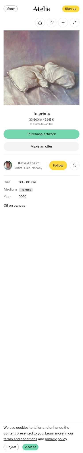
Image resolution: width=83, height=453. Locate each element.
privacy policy (56, 439)
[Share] (40, 22)
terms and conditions (20, 439)
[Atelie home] (41, 9)
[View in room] (74, 22)
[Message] (74, 165)
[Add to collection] (63, 22)
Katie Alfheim (28, 163)
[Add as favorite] (51, 22)
